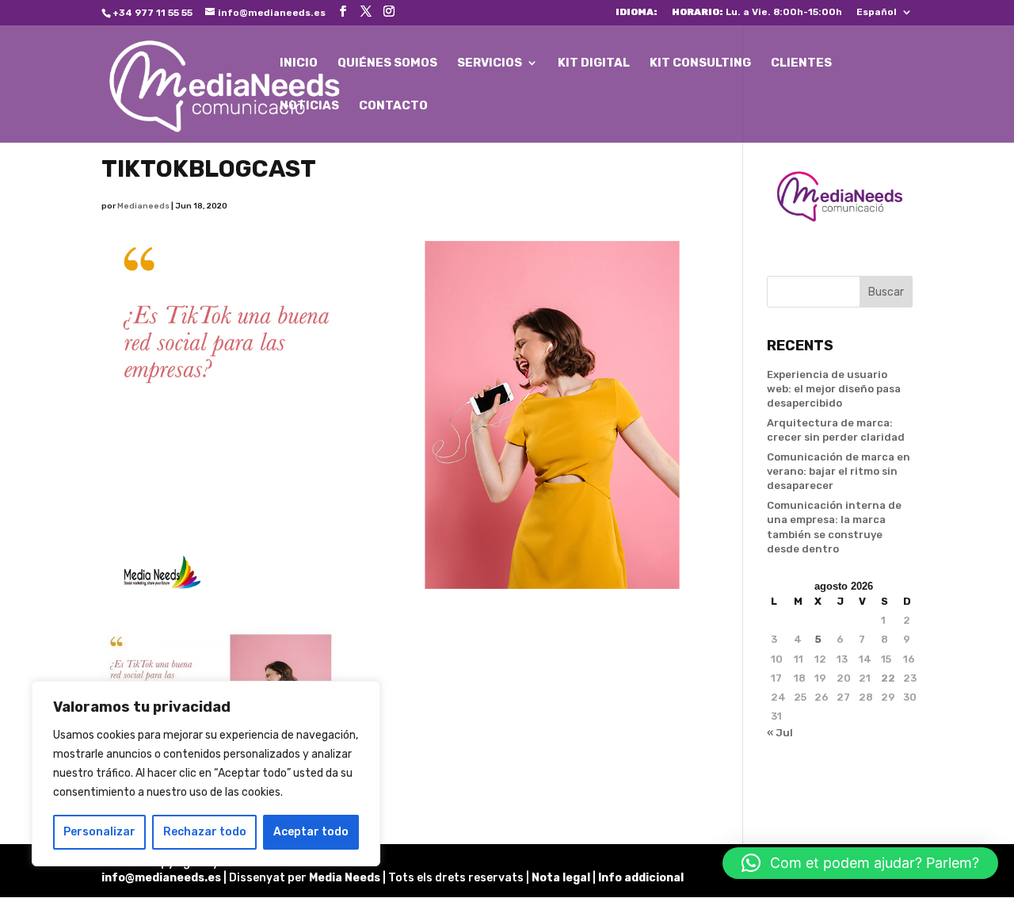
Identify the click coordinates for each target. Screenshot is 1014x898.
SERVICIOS (489, 63)
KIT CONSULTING (700, 63)
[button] (860, 863)
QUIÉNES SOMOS (387, 63)
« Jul (780, 733)
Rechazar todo (204, 832)
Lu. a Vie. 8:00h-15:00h (757, 12)
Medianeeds (143, 206)
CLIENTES (801, 63)
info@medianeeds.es (161, 878)
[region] (206, 773)
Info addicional (641, 878)
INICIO (299, 63)
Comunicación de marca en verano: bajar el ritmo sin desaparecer (838, 471)
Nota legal (562, 878)
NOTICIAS (309, 106)
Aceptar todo (311, 832)
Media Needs (344, 878)
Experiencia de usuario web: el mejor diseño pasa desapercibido (834, 389)
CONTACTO (393, 106)
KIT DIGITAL (594, 63)
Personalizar (99, 832)
